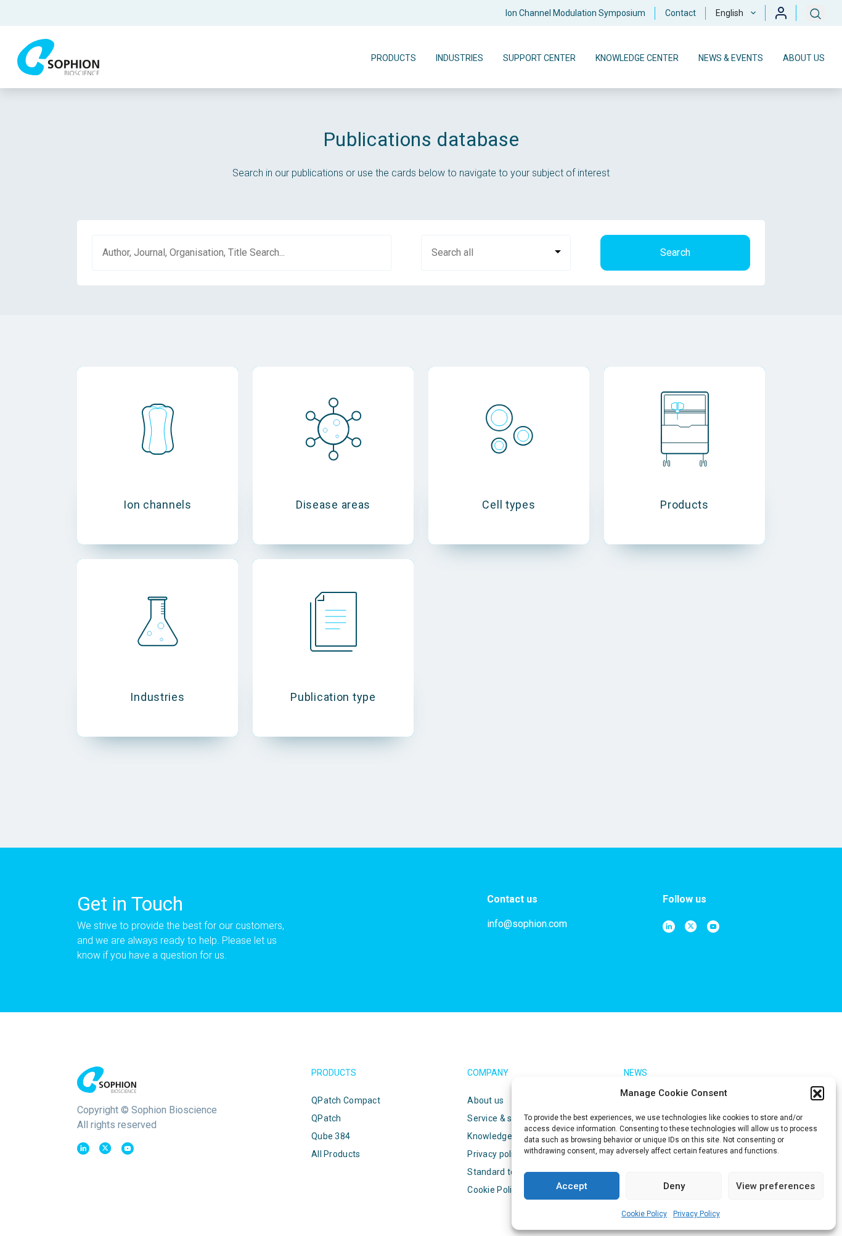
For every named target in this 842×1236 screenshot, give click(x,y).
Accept (571, 1186)
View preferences (775, 1186)
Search (675, 252)
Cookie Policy (644, 1213)
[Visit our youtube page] (713, 926)
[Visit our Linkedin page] (669, 926)
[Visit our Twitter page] (691, 926)
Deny (674, 1186)
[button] (817, 1093)
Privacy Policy (696, 1213)
